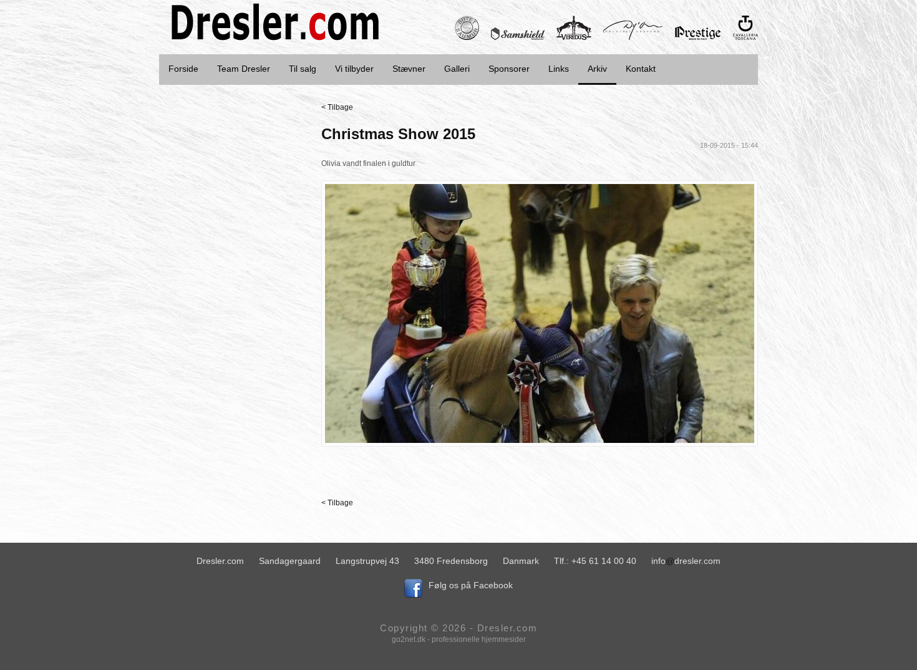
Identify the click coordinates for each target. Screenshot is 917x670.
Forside (183, 69)
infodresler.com (685, 561)
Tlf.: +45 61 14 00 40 (595, 561)
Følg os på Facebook (471, 585)
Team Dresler (243, 69)
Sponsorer (509, 69)
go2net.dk (408, 639)
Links (558, 69)
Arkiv (597, 69)
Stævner (408, 69)
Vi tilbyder (354, 69)
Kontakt (641, 69)
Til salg (302, 69)
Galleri (457, 69)
